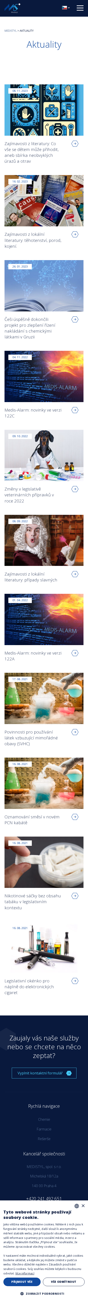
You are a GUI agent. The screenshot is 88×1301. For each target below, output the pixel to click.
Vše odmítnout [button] (63, 1282)
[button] (44, 1293)
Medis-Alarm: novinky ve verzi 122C (33, 413)
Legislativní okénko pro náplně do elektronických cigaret (29, 986)
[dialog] (44, 1250)
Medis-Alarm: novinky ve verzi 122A (33, 656)
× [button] (83, 1206)
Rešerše (44, 1138)
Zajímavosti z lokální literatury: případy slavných (31, 577)
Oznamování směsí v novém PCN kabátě (32, 819)
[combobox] (76, 1206)
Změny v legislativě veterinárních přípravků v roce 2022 (29, 494)
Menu (81, 7)
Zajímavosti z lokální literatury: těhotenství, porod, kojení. (33, 240)
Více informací (24, 1273)
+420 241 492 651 (44, 1198)
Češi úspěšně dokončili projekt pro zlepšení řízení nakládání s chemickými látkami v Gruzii (30, 328)
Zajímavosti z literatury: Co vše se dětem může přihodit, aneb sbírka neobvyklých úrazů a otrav (32, 152)
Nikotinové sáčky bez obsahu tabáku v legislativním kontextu (33, 901)
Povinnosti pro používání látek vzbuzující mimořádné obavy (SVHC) (31, 737)
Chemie (44, 1119)
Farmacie (44, 1129)
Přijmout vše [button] (21, 1282)
